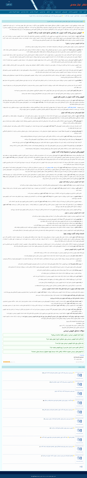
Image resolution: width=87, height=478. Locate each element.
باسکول (48, 12)
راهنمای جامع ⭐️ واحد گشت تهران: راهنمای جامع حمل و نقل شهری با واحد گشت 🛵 (57, 437)
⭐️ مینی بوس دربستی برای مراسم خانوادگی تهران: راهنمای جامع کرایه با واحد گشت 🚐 (56, 446)
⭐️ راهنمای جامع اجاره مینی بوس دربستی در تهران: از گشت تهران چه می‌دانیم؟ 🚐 (57, 456)
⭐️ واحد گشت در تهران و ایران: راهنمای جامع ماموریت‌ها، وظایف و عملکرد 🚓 (58, 400)
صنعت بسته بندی (24, 12)
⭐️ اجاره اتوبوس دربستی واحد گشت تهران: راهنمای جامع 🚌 (62, 382)
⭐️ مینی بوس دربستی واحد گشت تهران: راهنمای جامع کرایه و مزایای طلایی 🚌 (58, 409)
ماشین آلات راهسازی (34, 12)
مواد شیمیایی (42, 12)
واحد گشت (67, 16)
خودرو (85, 12)
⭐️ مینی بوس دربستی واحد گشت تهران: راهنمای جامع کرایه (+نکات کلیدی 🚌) (58, 373)
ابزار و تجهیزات (58, 12)
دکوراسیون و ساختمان (73, 12)
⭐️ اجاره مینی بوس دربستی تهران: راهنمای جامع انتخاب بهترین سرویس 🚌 (59, 419)
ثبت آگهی (9, 4)
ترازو (52, 12)
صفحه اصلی (77, 16)
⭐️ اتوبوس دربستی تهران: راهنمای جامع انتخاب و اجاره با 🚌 (62, 428)
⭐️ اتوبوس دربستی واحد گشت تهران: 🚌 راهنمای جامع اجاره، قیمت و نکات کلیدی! (46, 16)
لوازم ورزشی (64, 12)
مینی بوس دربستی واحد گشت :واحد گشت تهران (64, 391)
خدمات (80, 12)
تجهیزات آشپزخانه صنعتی (14, 12)
